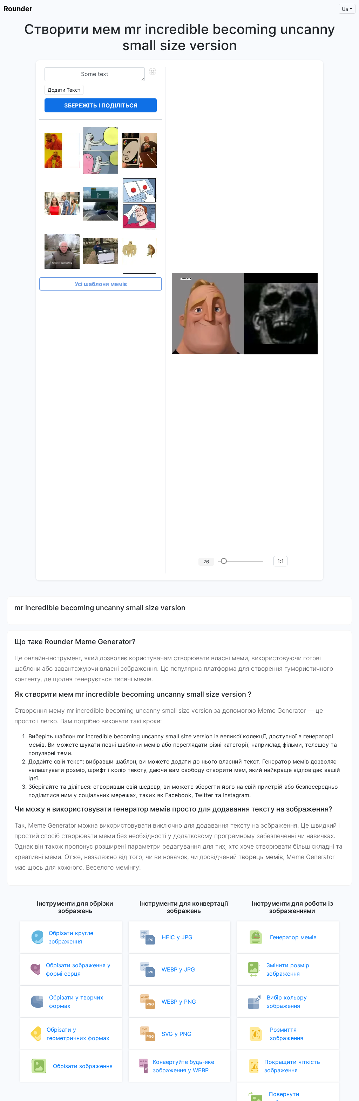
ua (345, 9)
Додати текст (64, 90)
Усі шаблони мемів (101, 283)
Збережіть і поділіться (100, 105)
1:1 (280, 561)
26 (206, 561)
